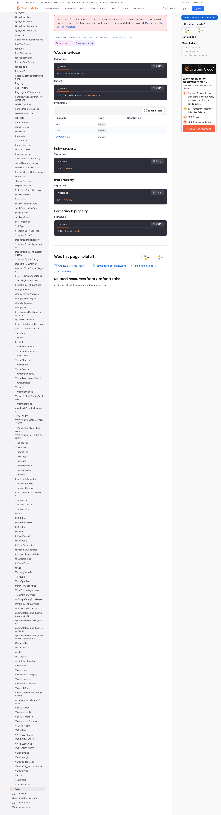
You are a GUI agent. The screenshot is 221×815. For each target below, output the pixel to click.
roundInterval (21, 122)
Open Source (97, 8)
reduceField (21, 66)
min (58, 130)
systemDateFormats (25, 319)
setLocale (20, 176)
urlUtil (18, 652)
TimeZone (20, 474)
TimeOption (21, 447)
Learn (113, 8)
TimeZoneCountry (24, 488)
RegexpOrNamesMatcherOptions (29, 77)
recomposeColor (23, 57)
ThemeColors (21, 355)
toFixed (19, 531)
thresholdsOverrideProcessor (28, 410)
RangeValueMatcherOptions (29, 39)
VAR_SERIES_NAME (24, 748)
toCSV (18, 513)
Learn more (114, 2)
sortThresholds (22, 221)
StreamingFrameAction (26, 280)
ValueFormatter (22, 679)
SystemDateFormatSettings (29, 324)
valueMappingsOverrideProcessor (28, 701)
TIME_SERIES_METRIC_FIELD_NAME (29, 422)
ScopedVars (21, 140)
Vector (18, 775)
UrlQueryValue (22, 647)
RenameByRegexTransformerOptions (28, 98)
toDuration (20, 527)
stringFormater (22, 289)
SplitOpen (20, 226)
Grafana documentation (81, 37)
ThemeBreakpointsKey (26, 351)
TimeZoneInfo (22, 500)
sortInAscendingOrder (26, 203)
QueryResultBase (23, 17)
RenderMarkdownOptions (28, 109)
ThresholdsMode (23, 403)
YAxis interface (189, 43)
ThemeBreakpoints (24, 346)
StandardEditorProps (25, 235)
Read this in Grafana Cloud (198, 17)
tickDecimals (63, 136)
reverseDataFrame (24, 113)
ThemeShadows (23, 360)
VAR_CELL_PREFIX (24, 734)
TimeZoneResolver (24, 504)
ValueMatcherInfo (24, 716)
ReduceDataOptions (25, 62)
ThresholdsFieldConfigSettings (29, 398)
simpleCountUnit (23, 185)
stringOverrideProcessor (27, 294)
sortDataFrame (22, 194)
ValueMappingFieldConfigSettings (28, 694)
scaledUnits (21, 131)
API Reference (102, 37)
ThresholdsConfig (24, 391)
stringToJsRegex (23, 303)
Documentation (61, 37)
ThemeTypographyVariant (28, 378)
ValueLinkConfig (23, 688)
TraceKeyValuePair (24, 572)
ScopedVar (20, 136)
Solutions (68, 8)
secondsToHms (22, 149)
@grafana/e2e (19, 793)
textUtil (19, 342)
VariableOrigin (22, 757)
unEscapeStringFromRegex (28, 599)
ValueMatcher (22, 707)
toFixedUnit (21, 540)
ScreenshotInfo (23, 145)
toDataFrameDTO (24, 522)
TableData (20, 333)
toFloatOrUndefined (25, 545)
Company (137, 8)
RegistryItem (21, 88)
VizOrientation (22, 784)
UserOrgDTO (21, 656)
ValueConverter (23, 665)
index (59, 124)
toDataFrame (21, 518)
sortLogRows (21, 212)
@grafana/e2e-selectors (24, 798)
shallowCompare (23, 181)
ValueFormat (21, 670)
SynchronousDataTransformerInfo (28, 313)
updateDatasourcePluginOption (29, 622)
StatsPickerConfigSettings (28, 276)
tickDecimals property (196, 55)
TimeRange (20, 456)
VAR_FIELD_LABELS (24, 739)
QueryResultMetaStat (26, 30)
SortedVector (22, 199)
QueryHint (20, 12)
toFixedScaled (22, 536)
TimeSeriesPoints (23, 465)
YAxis (17, 789)
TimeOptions (21, 452)
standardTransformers (26, 264)
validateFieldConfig (25, 661)
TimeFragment (22, 443)
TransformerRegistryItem (27, 590)
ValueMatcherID (23, 712)
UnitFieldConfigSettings (27, 604)
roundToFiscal (22, 127)
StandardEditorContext (27, 230)
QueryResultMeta (23, 21)
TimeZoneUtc (22, 509)
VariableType (21, 771)
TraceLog (20, 576)
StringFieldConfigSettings (28, 285)
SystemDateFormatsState (28, 328)
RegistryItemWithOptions (27, 92)
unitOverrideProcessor (26, 608)
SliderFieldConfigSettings (28, 190)
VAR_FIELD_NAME (23, 743)
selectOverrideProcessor (27, 163)
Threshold (20, 387)
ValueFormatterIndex (25, 683)
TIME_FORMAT (22, 415)
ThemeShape (21, 364)
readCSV (19, 48)
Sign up (198, 8)
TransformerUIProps (25, 595)
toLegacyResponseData (27, 554)
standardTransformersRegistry (29, 270)
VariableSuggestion (25, 762)
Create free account (199, 128)
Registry (19, 83)
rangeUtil (19, 35)
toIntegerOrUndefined (26, 549)
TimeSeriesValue (23, 470)
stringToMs (20, 307)
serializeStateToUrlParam (27, 167)
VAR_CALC (20, 730)
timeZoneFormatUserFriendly (29, 494)
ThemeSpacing (22, 369)
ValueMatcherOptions (26, 721)
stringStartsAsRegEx (25, 298)
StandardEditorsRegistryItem (28, 246)
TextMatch (20, 337)
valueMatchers (22, 725)
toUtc (18, 567)
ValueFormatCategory (26, 674)
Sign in (184, 8)
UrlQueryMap (21, 643)
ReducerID (20, 71)
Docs (125, 8)
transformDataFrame (25, 586)
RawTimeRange (22, 44)
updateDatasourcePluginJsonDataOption (28, 614)
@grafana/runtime (21, 802)
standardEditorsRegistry (27, 239)
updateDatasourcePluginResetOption (29, 629)
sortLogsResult (22, 217)
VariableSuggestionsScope (28, 766)
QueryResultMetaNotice (27, 26)
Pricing (83, 8)
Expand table (155, 110)
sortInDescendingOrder (26, 208)
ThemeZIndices (22, 382)
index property (192, 47)
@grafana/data (118, 37)
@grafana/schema (21, 807)
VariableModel (22, 753)
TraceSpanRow (22, 581)
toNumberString (23, 558)
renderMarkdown (23, 104)
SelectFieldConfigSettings (28, 158)
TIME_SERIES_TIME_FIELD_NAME (28, 429)
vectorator (20, 780)
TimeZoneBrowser (24, 483)
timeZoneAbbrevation (26, 479)
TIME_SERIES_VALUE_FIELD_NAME (28, 437)
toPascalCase (22, 563)
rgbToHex (20, 118)
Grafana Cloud (50, 8)
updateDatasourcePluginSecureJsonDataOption (29, 637)
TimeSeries (20, 461)
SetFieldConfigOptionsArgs (29, 172)
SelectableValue (23, 154)
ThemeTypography (24, 373)
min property (191, 51)
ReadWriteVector (23, 53)
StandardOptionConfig (26, 259)
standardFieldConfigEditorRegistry (29, 253)
